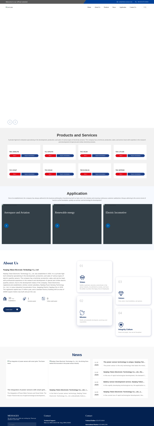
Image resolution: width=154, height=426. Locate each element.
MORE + (63, 74)
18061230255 (53, 422)
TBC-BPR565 (120, 170)
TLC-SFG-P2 (49, 152)
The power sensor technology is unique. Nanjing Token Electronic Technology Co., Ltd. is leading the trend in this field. (124, 362)
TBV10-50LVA (84, 170)
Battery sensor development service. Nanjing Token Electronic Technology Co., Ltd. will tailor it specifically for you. (124, 382)
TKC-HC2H (84, 152)
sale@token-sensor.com (125, 2)
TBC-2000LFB (14, 152)
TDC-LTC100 (119, 152)
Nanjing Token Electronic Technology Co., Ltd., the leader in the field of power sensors (122, 372)
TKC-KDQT (13, 170)
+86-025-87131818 (142, 2)
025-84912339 (103, 424)
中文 (145, 7)
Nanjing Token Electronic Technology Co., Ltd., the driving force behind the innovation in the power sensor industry (69, 390)
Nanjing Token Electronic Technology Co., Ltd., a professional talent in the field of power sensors (122, 392)
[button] (149, 63)
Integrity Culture (125, 329)
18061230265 (67, 422)
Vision (82, 282)
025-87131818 (100, 420)
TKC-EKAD (48, 170)
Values (121, 298)
